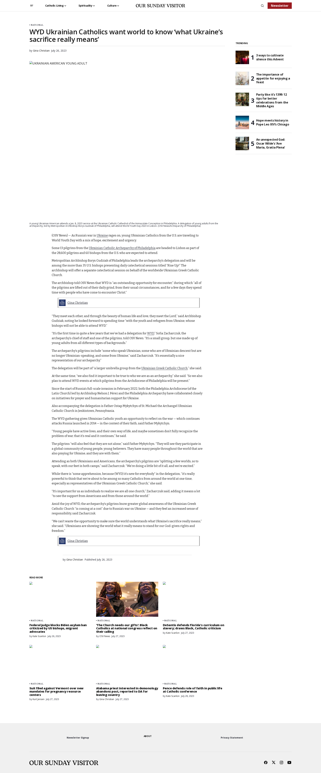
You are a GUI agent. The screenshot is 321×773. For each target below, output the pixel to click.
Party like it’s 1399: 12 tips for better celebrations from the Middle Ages (272, 100)
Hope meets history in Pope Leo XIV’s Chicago (272, 122)
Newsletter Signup (78, 737)
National (37, 24)
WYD (150, 333)
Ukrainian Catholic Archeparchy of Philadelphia (122, 248)
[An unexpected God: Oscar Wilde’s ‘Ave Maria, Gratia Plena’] (242, 143)
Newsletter (279, 6)
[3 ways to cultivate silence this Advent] (242, 57)
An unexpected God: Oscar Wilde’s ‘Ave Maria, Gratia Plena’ (270, 143)
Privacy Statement (232, 737)
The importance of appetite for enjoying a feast (273, 78)
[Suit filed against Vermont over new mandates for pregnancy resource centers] (60, 662)
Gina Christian (77, 303)
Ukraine (102, 235)
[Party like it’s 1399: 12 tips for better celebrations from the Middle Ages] (242, 99)
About (148, 736)
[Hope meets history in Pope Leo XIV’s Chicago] (242, 122)
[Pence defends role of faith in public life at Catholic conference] (194, 662)
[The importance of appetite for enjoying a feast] (242, 78)
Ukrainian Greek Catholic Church (164, 368)
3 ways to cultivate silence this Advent (270, 57)
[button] (31, 5)
